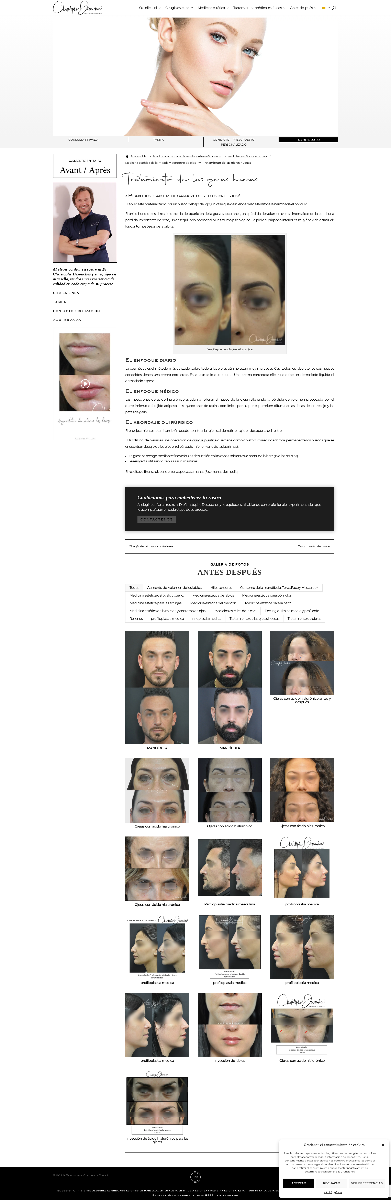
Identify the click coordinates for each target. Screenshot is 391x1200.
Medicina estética (211, 8)
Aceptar (298, 1183)
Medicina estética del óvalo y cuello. (157, 595)
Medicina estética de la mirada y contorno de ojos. (168, 611)
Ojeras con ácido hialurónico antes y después (302, 700)
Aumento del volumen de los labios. (174, 588)
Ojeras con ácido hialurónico (157, 826)
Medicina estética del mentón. (213, 603)
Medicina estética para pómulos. (267, 595)
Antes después (301, 8)
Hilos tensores (221, 588)
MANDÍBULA (157, 748)
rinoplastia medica (206, 619)
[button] (383, 1145)
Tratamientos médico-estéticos (257, 8)
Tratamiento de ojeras (304, 619)
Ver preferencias (367, 1183)
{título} (328, 1192)
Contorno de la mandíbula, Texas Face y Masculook (279, 588)
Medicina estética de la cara (235, 611)
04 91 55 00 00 (67, 320)
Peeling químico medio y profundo (292, 611)
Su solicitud (148, 8)
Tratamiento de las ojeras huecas (254, 619)
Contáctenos (156, 519)
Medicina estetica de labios (213, 595)
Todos (134, 588)
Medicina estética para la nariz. (268, 603)
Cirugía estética (177, 8)
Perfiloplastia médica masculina (229, 904)
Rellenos (136, 619)
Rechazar (331, 1183)
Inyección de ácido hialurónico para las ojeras (157, 1140)
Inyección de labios (229, 1061)
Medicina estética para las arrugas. (156, 603)
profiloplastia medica (167, 619)
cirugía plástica (204, 440)
